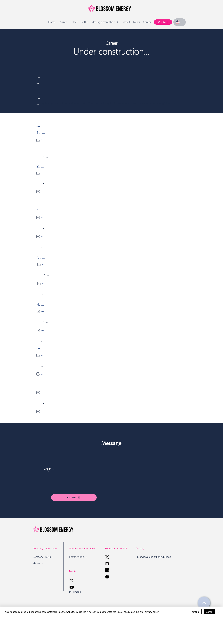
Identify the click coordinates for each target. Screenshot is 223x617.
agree (209, 611)
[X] (107, 557)
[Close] (219, 611)
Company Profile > (43, 557)
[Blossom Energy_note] (107, 563)
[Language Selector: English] (179, 22)
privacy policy (152, 611)
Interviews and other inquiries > (154, 557)
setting (195, 611)
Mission (37, 563)
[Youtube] (71, 587)
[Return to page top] (204, 603)
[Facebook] (107, 576)
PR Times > (75, 592)
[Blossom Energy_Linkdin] (107, 570)
